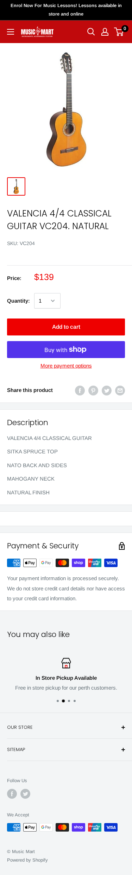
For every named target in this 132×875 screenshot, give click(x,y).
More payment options (66, 366)
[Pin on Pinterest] (93, 390)
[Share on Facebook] (80, 390)
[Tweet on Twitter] (107, 390)
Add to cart (66, 327)
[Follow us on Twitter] (25, 794)
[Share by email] (120, 390)
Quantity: (18, 301)
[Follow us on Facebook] (12, 794)
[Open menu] (10, 32)
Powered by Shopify (27, 860)
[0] (119, 32)
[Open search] (91, 32)
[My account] (104, 32)
